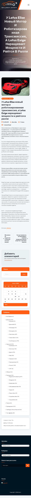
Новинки (6, 98)
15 (22, 294)
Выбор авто (12, 383)
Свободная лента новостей (13, 409)
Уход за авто (12, 399)
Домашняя (14, 58)
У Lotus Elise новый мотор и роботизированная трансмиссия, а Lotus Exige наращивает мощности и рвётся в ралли (15, 61)
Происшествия (12, 362)
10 (5, 294)
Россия (11, 365)
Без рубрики (9, 316)
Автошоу (11, 321)
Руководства (9, 406)
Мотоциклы (12, 331)
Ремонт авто (12, 393)
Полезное (8, 375)
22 (22, 296)
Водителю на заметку (14, 376)
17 (5, 296)
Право (10, 390)
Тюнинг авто (12, 337)
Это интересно (12, 341)
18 (8, 296)
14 (18, 294)
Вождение (11, 380)
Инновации (12, 327)
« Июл (5, 304)
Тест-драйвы (9, 413)
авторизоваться (8, 260)
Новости (11, 98)
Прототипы (11, 334)
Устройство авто (13, 396)
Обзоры (8, 372)
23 (25, 296)
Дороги (11, 352)
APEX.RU (8, 228)
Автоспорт (11, 348)
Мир (10, 355)
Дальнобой (11, 324)
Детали (8, 319)
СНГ (10, 368)
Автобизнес (12, 345)
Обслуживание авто (14, 386)
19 (12, 296)
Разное (8, 403)
